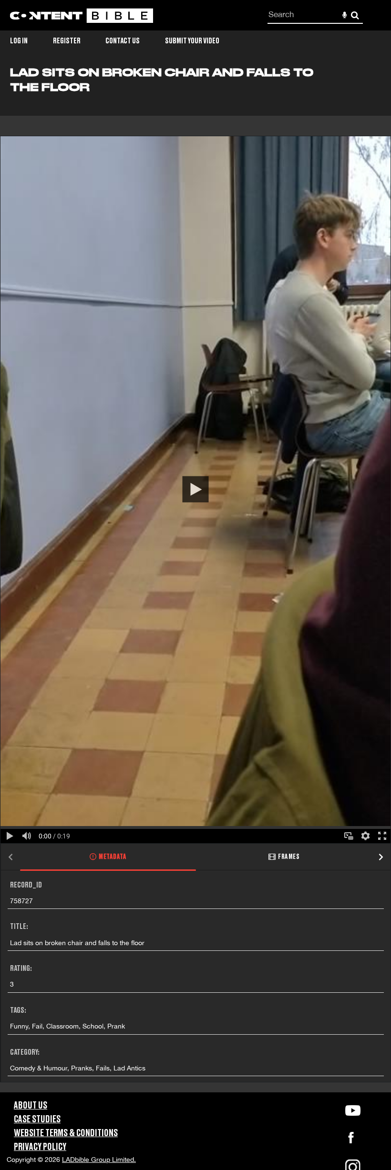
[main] (195, 579)
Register (67, 41)
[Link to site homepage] (81, 15)
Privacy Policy (40, 1147)
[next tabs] (381, 857)
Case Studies (37, 1119)
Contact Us (122, 41)
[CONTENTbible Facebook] (351, 1140)
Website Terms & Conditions (66, 1133)
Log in (19, 41)
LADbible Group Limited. (99, 1159)
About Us (30, 1105)
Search (355, 15)
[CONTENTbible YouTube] (352, 1110)
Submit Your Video (192, 41)
